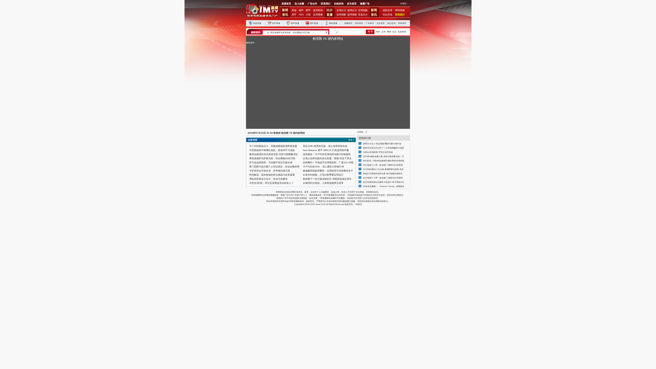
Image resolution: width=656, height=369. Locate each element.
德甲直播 (314, 23)
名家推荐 (402, 32)
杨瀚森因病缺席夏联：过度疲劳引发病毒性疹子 (328, 170)
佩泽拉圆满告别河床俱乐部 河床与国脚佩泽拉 (273, 154)
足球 (383, 32)
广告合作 (312, 3)
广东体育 (370, 23)
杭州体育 (359, 23)
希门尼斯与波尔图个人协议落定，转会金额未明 (274, 166)
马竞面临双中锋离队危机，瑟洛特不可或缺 (272, 150)
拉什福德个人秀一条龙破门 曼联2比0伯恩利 (383, 165)
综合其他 (387, 14)
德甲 (301, 10)
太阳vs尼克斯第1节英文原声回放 (378, 152)
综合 (394, 32)
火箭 (308, 14)
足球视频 (318, 14)
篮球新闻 (318, 10)
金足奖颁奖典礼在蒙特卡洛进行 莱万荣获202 (383, 182)
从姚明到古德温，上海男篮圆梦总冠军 (323, 183)
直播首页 (286, 3)
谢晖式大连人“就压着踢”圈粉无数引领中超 (382, 143)
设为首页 (352, 3)
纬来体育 (402, 23)
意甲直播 (276, 23)
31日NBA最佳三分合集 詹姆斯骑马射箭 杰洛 (383, 169)
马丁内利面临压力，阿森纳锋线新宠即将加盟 (273, 146)
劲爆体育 (348, 23)
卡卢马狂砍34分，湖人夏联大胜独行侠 (323, 166)
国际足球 (387, 10)
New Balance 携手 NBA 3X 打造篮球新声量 (326, 150)
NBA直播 (333, 23)
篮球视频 (352, 14)
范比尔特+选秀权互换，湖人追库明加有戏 (325, 146)
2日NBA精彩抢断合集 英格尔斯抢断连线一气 (383, 156)
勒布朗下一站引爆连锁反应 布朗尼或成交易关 (327, 178)
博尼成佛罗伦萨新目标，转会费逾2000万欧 (290, 32)
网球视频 (400, 10)
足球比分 (341, 10)
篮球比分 (352, 10)
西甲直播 (295, 23)
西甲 (308, 10)
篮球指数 (341, 14)
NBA (301, 14)
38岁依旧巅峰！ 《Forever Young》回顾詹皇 (383, 186)
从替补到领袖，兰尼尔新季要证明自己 (323, 174)
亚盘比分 (363, 14)
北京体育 (381, 23)
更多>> (351, 140)
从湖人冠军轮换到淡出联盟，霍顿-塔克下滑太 (327, 158)
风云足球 (391, 23)
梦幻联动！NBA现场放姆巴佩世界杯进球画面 (383, 161)
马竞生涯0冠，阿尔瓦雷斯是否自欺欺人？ (271, 183)
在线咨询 (339, 3)
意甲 (294, 14)
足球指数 (363, 10)
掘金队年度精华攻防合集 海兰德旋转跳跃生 (382, 173)
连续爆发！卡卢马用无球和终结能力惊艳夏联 (327, 154)
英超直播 (257, 23)
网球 (389, 32)
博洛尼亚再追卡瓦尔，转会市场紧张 (268, 178)
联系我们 (325, 3)
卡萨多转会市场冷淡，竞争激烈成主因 (269, 170)
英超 (294, 10)
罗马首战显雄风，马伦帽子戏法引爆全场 (270, 162)
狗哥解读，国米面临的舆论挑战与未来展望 (272, 174)
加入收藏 (299, 3)
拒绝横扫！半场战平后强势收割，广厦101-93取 (328, 162)
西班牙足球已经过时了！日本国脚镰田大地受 (383, 148)
